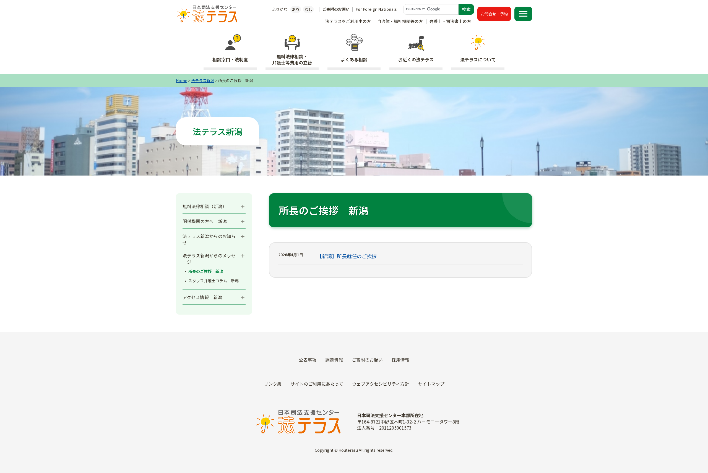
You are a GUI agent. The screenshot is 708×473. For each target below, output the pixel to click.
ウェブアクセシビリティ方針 (380, 383)
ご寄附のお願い (336, 9)
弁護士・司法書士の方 (450, 21)
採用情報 (400, 359)
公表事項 (307, 359)
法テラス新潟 (202, 80)
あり (296, 9)
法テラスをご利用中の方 (348, 21)
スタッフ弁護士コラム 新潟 (213, 280)
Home (181, 80)
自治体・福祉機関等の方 (400, 21)
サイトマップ (431, 383)
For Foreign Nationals (376, 9)
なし (308, 9)
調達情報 (334, 359)
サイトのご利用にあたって (316, 383)
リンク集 (273, 383)
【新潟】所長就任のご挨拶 (347, 256)
